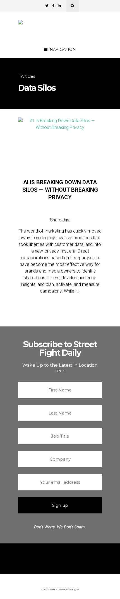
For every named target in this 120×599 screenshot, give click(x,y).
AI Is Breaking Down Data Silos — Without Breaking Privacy (60, 190)
